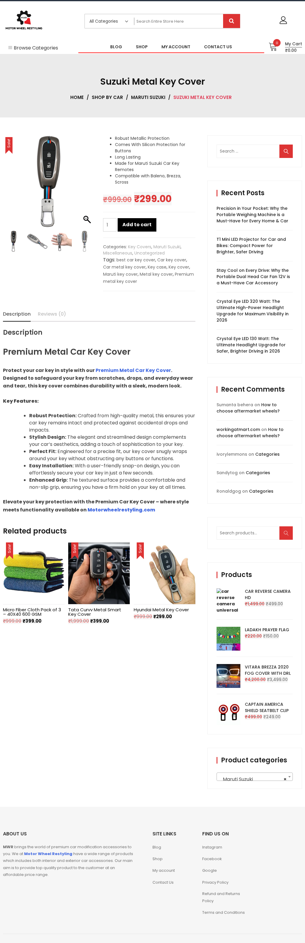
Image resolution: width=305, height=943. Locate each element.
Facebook (212, 859)
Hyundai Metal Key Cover (161, 609)
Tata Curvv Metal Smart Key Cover (94, 611)
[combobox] (255, 777)
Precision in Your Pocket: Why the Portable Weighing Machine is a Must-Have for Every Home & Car (252, 214)
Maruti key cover (120, 274)
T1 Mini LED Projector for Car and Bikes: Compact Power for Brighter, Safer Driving (251, 245)
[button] (87, 184)
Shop (157, 859)
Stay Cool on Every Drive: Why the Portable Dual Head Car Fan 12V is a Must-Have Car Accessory (253, 276)
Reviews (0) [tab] (52, 314)
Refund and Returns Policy (221, 897)
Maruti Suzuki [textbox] (253, 779)
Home (77, 97)
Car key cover (171, 260)
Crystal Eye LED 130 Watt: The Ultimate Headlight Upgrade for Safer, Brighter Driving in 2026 (251, 345)
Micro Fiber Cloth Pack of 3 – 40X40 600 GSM (32, 611)
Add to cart (137, 224)
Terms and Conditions (223, 912)
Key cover (179, 267)
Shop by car (107, 97)
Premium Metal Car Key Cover (133, 370)
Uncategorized (149, 253)
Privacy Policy (215, 882)
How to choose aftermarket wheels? (248, 408)
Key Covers (139, 247)
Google (209, 870)
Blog (156, 847)
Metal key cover (156, 274)
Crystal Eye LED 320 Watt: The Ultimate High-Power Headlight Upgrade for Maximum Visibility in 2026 (253, 310)
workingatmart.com (238, 429)
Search (288, 536)
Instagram (212, 847)
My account (163, 870)
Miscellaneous (117, 253)
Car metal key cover (124, 267)
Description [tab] (17, 314)
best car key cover (135, 260)
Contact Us (163, 882)
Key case (157, 267)
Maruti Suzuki (148, 97)
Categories (267, 454)
